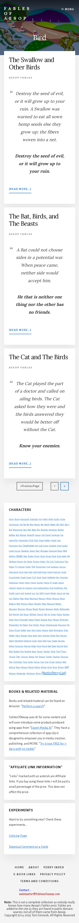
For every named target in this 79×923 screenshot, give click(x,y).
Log (64, 593)
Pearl (50, 620)
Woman (12, 673)
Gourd (49, 572)
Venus (37, 662)
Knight (12, 593)
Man (22, 598)
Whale (31, 667)
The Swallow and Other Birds (31, 63)
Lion (42, 593)
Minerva (55, 599)
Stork (11, 651)
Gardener (55, 567)
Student (17, 651)
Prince (17, 630)
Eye (25, 562)
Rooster (24, 636)
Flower (11, 567)
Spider (33, 646)
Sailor (35, 636)
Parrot (16, 620)
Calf (43, 535)
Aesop (17, 519)
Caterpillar (13, 540)
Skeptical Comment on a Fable (28, 846)
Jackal (19, 588)
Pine (31, 625)
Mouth (35, 609)
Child (31, 540)
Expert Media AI (41, 727)
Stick (66, 646)
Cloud (41, 540)
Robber (12, 636)
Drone (42, 556)
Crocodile (52, 546)
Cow (36, 546)
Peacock (44, 620)
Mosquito (51, 604)
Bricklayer (53, 530)
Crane (45, 546)
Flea (66, 562)
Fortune (21, 567)
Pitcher (36, 625)
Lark (22, 593)
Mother (58, 604)
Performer (64, 620)
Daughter (25, 551)
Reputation (58, 630)
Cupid (11, 551)
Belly (62, 525)
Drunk (48, 556)
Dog (65, 551)
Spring (44, 646)
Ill (51, 583)
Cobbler (47, 540)
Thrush (12, 657)
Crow (59, 545)
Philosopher (14, 625)
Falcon (29, 562)
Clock (36, 540)
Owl (45, 614)
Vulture (58, 662)
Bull (17, 535)
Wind (49, 667)
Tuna (25, 662)
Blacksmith (18, 530)
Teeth (53, 651)
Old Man (32, 614)
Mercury (42, 599)
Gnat (21, 572)
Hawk (44, 577)
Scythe (53, 636)
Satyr (40, 636)
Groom (29, 577)
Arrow (62, 519)
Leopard (28, 593)
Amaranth (24, 519)
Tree (11, 662)
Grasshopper (14, 577)
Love (67, 593)
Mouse (29, 609)
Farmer (36, 561)
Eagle (64, 556)
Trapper (49, 657)
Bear (32, 525)
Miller (49, 599)
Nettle (56, 609)
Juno (35, 588)
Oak (21, 614)
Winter (61, 667)
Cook (59, 540)
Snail (49, 641)
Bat (28, 525)
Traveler (56, 657)
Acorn (11, 519)
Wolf (66, 667)
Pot (68, 625)
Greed (23, 577)
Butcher (23, 535)
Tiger (18, 657)
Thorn (63, 651)
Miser (62, 599)
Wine (54, 667)
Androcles (34, 519)
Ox (49, 614)
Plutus (43, 625)
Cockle (53, 540)
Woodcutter (21, 673)
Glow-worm (13, 572)
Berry (67, 525)
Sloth (45, 641)
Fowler (28, 567)
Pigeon (25, 625)
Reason (45, 630)
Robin (17, 636)
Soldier (12, 646)
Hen (58, 577)
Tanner (40, 651)
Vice (42, 662)
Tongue (31, 657)
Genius (62, 567)
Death (32, 551)
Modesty (12, 604)
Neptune (49, 609)
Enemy (20, 562)
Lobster (53, 593)
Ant (40, 519)
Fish (52, 562)
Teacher (47, 651)
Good (39, 572)
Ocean (26, 614)
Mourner (21, 609)
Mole (18, 604)
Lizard (47, 593)
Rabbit (23, 630)
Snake (54, 641)
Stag (49, 646)
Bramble (44, 530)
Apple (50, 519)
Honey (27, 583)
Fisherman (59, 562)
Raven (39, 630)
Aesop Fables (20, 77)
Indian (61, 583)
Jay (23, 588)
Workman (31, 673)
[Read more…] (20, 190)
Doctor (59, 551)
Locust (59, 593)
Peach (37, 620)
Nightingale (64, 609)
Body (29, 530)
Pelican (56, 620)
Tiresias (24, 657)
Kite (65, 588)
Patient (31, 620)
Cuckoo (64, 546)
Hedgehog (51, 577)
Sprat (39, 646)
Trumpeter (17, 662)
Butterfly (30, 535)
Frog (48, 567)
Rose (30, 636)
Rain (29, 630)
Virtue (52, 662)
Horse (33, 583)
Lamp (17, 593)
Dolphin (12, 556)
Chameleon (23, 540)
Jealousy (29, 588)
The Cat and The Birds (38, 357)
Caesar (38, 535)
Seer (58, 636)
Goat (26, 572)
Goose (44, 572)
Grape (63, 572)
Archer (57, 519)
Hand (38, 577)
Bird (10, 530)
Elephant (13, 562)
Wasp (18, 667)
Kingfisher (58, 588)
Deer (37, 551)
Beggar (53, 525)
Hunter (40, 583)
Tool (36, 657)
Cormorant (13, 546)
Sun (22, 651)
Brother (61, 530)
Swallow (28, 651)
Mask (27, 599)
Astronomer (14, 525)
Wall (64, 662)
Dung (59, 556)
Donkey (19, 556)
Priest (11, 630)
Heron (21, 583)
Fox (33, 566)
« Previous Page (29, 487)
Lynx (11, 599)
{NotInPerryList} (54, 673)
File (47, 562)
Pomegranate (51, 625)
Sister (34, 641)
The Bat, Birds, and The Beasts (34, 219)
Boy (38, 530)
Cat (62, 535)
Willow (44, 667)
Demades (44, 551)
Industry (12, 588)
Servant (63, 636)
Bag (24, 525)
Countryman (28, 545)
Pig (21, 625)
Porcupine (62, 625)
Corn (20, 546)
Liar (33, 593)
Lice (37, 593)
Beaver (37, 525)
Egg (68, 556)
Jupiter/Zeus (43, 588)
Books (34, 530)
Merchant (34, 599)
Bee (42, 525)
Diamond (53, 551)
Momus (24, 604)
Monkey (37, 604)
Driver (37, 556)
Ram (34, 630)
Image (55, 583)
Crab (41, 546)
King (51, 588)
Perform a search (33, 706)
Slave (40, 641)
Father (43, 562)
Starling (60, 646)
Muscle (42, 609)
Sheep (11, 641)
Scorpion (46, 636)
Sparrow (27, 646)
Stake (54, 646)
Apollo (45, 519)
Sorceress (19, 646)
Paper (11, 620)
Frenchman (41, 567)
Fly (16, 567)
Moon (44, 604)
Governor (57, 572)
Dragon (31, 556)
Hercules (64, 577)
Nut (10, 614)
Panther (66, 614)
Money (31, 604)
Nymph (16, 614)
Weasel (24, 667)
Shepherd (19, 641)
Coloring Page (18, 835)
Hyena (46, 583)
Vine (47, 662)
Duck (54, 556)
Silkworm (28, 641)
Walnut (12, 667)
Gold (35, 572)
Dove (25, 556)
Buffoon (12, 535)
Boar (25, 530)
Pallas (59, 614)
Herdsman (13, 583)
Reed (51, 630)
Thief (58, 651)
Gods (31, 572)
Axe (21, 525)
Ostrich (40, 614)
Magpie (16, 599)
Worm (38, 673)
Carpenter (55, 535)
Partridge (24, 620)
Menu (69, 9)
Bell (58, 525)
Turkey (30, 662)
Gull (34, 577)
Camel (48, 535)
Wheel (37, 667)
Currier (17, 551)
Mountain (13, 609)
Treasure (64, 657)
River (66, 630)
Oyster (53, 614)
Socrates (61, 641)
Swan (34, 651)
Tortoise (42, 657)
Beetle (47, 525)
